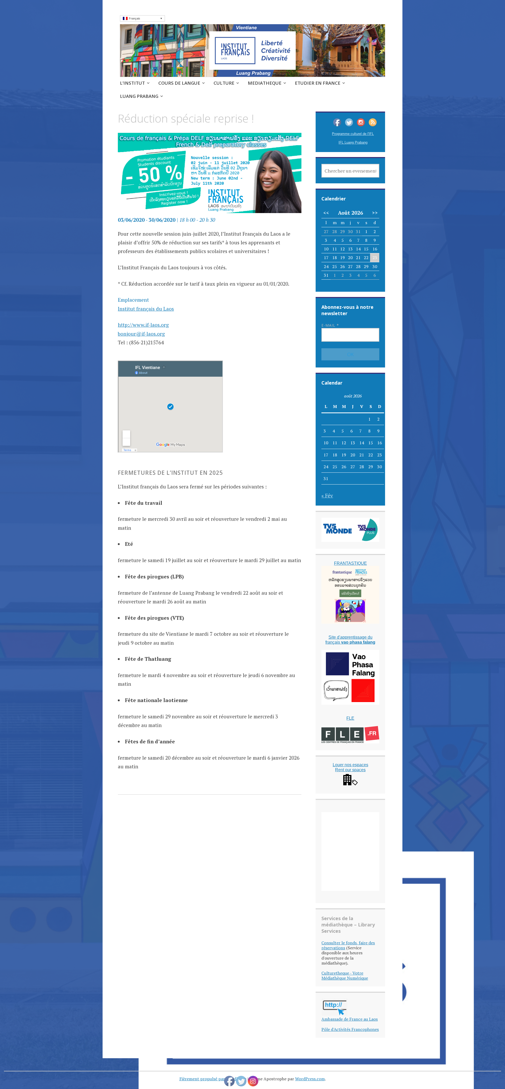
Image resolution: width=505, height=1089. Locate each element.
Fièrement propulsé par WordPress (212, 1079)
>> (375, 212)
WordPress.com (310, 1079)
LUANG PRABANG (139, 96)
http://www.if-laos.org (143, 324)
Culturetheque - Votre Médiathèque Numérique (344, 975)
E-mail (330, 325)
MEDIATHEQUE (264, 83)
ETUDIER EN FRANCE (317, 83)
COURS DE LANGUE (179, 83)
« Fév (327, 495)
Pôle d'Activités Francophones (350, 1029)
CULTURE (224, 83)
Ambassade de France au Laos (349, 1019)
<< (326, 212)
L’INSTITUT (132, 83)
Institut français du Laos (146, 308)
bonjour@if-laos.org (141, 333)
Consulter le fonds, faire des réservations (348, 945)
